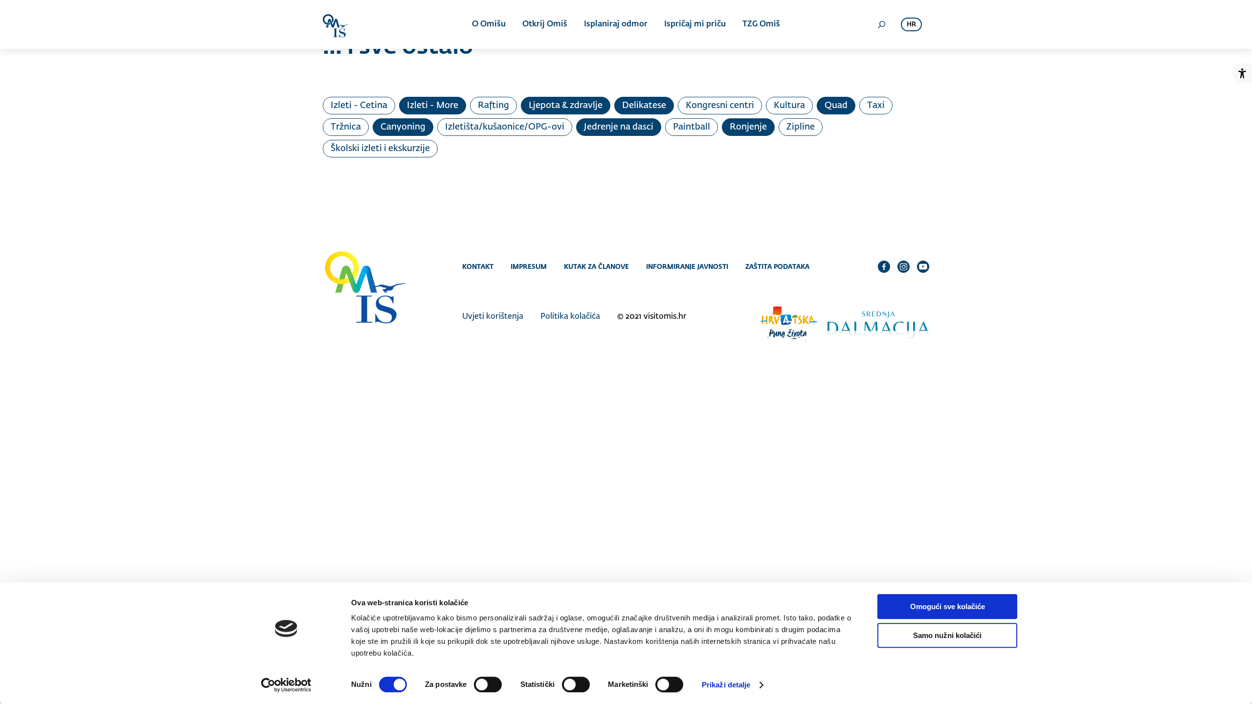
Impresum (529, 266)
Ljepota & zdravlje (566, 105)
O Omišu (489, 24)
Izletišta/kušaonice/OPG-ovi (504, 127)
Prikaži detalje (726, 685)
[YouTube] (923, 266)
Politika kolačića (570, 317)
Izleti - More (432, 105)
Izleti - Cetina (359, 105)
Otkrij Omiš (544, 24)
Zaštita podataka (777, 266)
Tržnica (346, 127)
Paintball (691, 127)
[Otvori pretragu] (881, 24)
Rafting (493, 105)
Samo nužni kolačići (947, 635)
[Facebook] (884, 266)
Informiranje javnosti (687, 266)
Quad (836, 105)
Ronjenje (748, 127)
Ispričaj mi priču (695, 24)
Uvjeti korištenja (492, 317)
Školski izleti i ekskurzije (380, 148)
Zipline (800, 127)
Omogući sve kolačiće (947, 606)
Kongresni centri (720, 105)
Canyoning (402, 127)
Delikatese (644, 105)
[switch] (488, 684)
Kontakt (477, 266)
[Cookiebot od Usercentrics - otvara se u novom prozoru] (286, 685)
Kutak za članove (596, 266)
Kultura (789, 105)
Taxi (876, 105)
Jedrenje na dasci (618, 127)
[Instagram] (903, 266)
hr (911, 25)
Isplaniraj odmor (616, 24)
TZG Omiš (761, 24)
